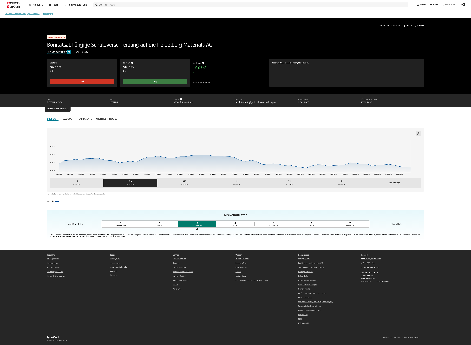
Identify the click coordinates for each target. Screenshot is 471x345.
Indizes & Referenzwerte (56, 276)
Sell (82, 81)
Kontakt (176, 263)
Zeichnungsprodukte (55, 272)
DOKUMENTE (85, 118)
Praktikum (177, 289)
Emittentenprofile (305, 297)
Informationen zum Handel (183, 272)
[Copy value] (69, 52)
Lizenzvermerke (304, 289)
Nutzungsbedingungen (307, 280)
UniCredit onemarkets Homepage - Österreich (22, 14)
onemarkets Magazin (181, 280)
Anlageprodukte (53, 259)
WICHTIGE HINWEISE (106, 118)
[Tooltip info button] (181, 99)
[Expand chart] (418, 133)
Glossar (238, 272)
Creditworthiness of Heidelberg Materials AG (290, 63)
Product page (48, 14)
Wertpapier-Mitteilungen (307, 284)
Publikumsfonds (53, 267)
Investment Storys (242, 259)
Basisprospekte (304, 259)
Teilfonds (113, 275)
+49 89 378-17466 (368, 263)
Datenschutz (303, 276)
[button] (76, 183)
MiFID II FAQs (303, 315)
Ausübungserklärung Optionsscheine (312, 293)
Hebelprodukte (52, 263)
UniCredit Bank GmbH (60, 340)
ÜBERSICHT (53, 118)
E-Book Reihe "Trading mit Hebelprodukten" (252, 280)
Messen (175, 284)
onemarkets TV (241, 267)
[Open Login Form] (463, 5)
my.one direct (115, 263)
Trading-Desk (115, 259)
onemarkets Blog (179, 276)
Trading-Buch (241, 276)
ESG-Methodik (303, 323)
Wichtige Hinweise (305, 272)
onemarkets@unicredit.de (371, 259)
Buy (155, 81)
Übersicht (113, 271)
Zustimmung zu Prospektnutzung (311, 267)
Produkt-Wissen (242, 263)
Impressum (386, 337)
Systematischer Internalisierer (309, 306)
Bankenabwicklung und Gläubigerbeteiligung (315, 302)
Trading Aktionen (179, 267)
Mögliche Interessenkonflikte (309, 310)
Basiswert (68, 118)
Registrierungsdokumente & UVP (310, 263)
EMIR (300, 319)
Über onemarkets (179, 259)
